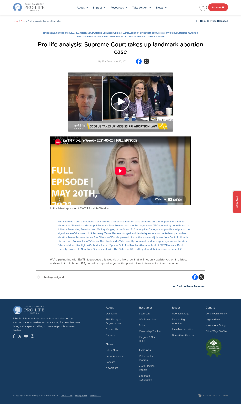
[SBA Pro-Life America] (28, 7)
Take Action (140, 7)
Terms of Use (66, 395)
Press (23, 21)
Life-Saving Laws (148, 319)
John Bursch (140, 36)
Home (15, 21)
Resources (117, 7)
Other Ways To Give (216, 331)
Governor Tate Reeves (120, 36)
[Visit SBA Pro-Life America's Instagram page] (32, 336)
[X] (146, 63)
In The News (49, 32)
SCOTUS (156, 32)
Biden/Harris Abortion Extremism (133, 32)
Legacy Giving (213, 319)
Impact (97, 7)
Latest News (112, 350)
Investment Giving (215, 325)
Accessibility (95, 395)
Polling (142, 325)
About (81, 7)
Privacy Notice (81, 395)
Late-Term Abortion (182, 329)
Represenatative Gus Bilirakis (92, 36)
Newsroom (62, 32)
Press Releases (114, 356)
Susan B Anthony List (80, 32)
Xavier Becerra (156, 36)
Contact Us (112, 329)
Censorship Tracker (150, 331)
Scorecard (145, 313)
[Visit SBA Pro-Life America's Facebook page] (14, 336)
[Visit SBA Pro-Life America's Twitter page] (19, 336)
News (159, 7)
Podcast (110, 362)
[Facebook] (139, 63)
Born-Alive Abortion (183, 335)
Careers (110, 335)
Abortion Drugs (180, 313)
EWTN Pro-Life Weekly (103, 32)
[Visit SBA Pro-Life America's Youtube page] (26, 336)
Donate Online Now (216, 313)
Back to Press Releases (214, 21)
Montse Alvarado (188, 32)
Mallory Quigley (169, 32)
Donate (216, 7)
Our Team (111, 313)
